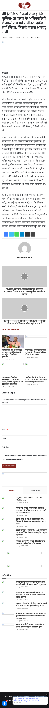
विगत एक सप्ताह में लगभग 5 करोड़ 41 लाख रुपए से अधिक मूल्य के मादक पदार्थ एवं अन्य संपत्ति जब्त (30, 510)
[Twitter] (11, 234)
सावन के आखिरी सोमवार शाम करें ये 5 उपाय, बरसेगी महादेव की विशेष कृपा (30, 625)
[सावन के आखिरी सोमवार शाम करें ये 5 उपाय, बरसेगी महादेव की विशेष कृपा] (8, 627)
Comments (35, 490)
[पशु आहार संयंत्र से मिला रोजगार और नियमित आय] (8, 501)
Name (5, 430)
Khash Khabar (8, 37)
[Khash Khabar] (24, 5)
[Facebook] (6, 234)
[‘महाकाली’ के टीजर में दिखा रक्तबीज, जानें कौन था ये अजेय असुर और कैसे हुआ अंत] (8, 606)
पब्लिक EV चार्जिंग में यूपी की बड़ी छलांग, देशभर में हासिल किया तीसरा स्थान (35, 352)
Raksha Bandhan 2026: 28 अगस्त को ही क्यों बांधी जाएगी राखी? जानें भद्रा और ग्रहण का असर (31, 615)
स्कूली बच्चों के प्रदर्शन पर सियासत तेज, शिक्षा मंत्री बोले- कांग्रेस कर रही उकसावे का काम (31, 521)
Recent (12, 490)
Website (5, 447)
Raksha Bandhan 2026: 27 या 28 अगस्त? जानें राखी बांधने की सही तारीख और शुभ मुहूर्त (30, 594)
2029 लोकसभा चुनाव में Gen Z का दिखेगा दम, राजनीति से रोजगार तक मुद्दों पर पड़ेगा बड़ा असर (31, 532)
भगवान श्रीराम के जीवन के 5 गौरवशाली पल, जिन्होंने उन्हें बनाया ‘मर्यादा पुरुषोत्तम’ (31, 583)
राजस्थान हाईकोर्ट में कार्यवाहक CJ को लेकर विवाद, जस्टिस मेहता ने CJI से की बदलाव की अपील (12, 380)
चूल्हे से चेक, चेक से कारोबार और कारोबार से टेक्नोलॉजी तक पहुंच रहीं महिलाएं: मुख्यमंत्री (12, 353)
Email (4, 438)
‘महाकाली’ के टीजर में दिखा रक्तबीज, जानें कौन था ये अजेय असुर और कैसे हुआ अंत (31, 604)
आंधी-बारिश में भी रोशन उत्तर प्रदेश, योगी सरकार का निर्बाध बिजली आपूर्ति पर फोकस (36, 379)
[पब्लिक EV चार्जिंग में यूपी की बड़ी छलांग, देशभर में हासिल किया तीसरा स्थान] (36, 341)
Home (8, 700)
